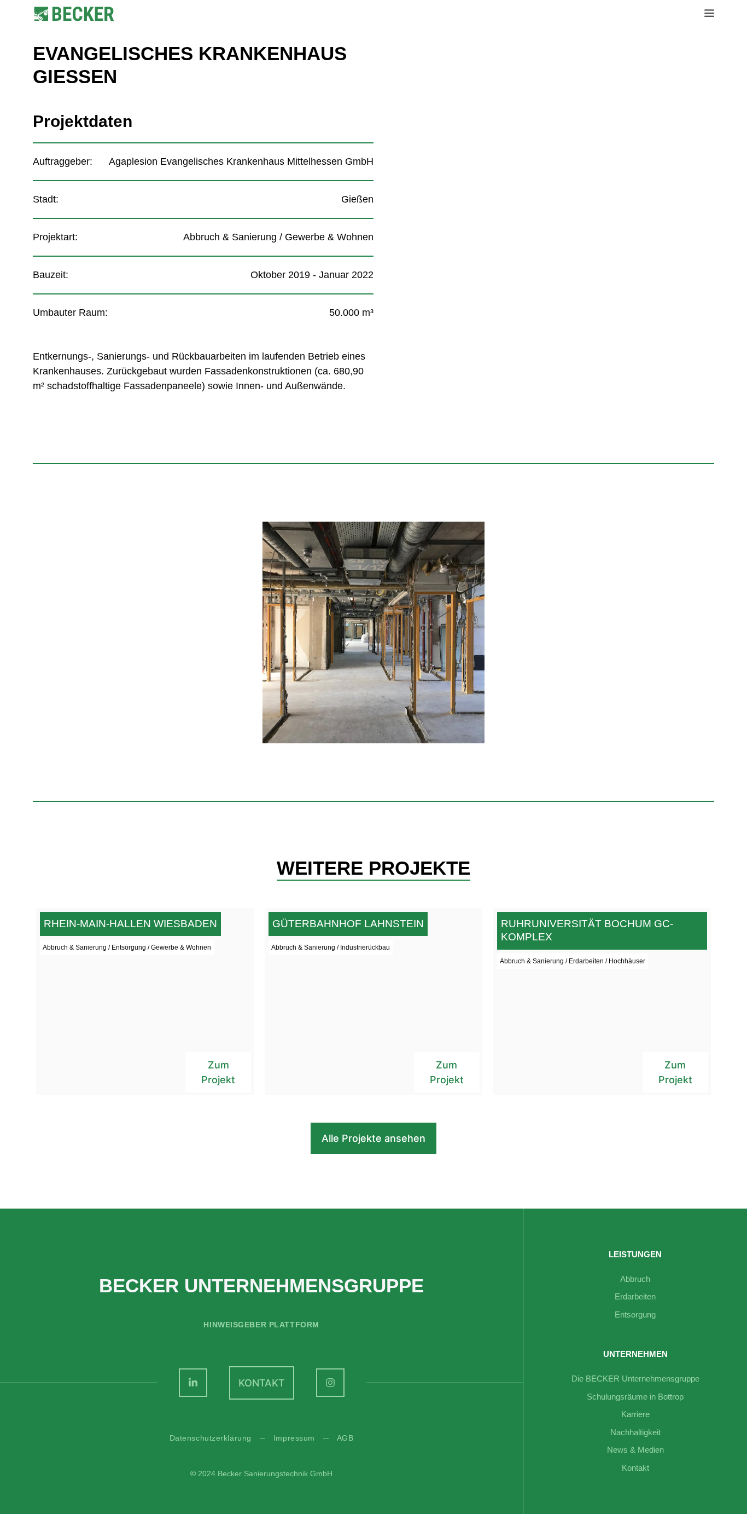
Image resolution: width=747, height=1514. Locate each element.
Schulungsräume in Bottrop (635, 1396)
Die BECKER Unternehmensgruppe (635, 1378)
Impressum (294, 1438)
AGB (345, 1438)
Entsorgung (635, 1314)
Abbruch (635, 1279)
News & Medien (635, 1449)
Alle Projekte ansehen (373, 1138)
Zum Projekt (218, 1072)
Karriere (635, 1414)
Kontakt (635, 1467)
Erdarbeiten (635, 1296)
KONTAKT (261, 1383)
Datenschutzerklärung (211, 1438)
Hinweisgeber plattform (261, 1324)
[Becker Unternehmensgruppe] (74, 14)
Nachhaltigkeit (635, 1432)
